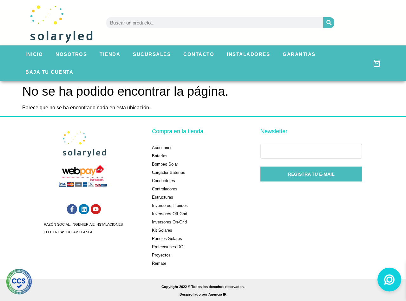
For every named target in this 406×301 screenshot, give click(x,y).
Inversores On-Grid (169, 222)
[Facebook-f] (72, 209)
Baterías (159, 156)
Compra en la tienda (177, 131)
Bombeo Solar (165, 164)
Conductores (163, 180)
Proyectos (161, 255)
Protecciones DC (167, 246)
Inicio (34, 54)
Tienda (110, 54)
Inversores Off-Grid (169, 213)
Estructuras (162, 197)
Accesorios (162, 147)
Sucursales (152, 54)
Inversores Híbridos (170, 205)
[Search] (328, 22)
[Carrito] (377, 63)
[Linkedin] (84, 209)
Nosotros (71, 54)
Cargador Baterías (168, 172)
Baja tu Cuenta (49, 72)
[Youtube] (96, 209)
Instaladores (248, 54)
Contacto (198, 54)
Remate (159, 263)
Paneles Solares (167, 238)
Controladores (164, 189)
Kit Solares (162, 230)
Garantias (299, 54)
